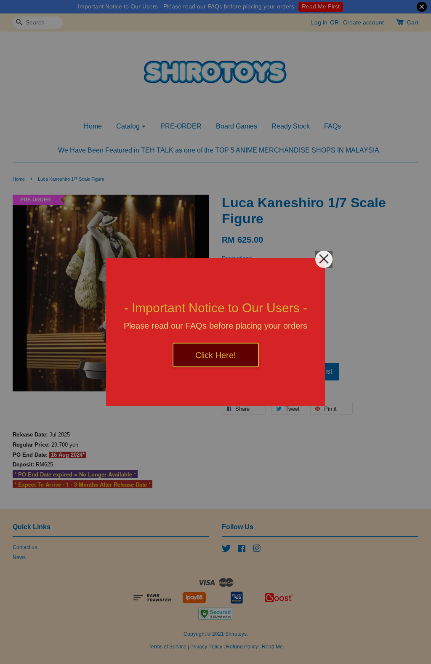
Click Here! (215, 355)
